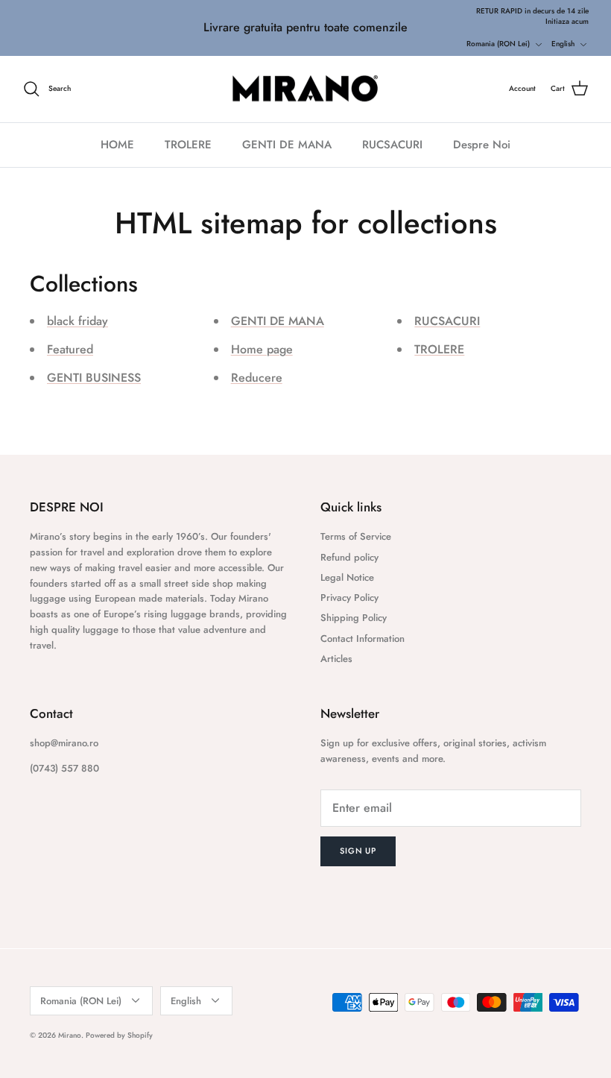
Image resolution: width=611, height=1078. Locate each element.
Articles (336, 659)
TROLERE (188, 144)
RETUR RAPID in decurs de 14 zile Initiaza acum (532, 16)
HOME (117, 144)
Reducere (256, 377)
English (562, 43)
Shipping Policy (353, 618)
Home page (262, 349)
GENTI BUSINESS (94, 377)
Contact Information (362, 638)
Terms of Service (355, 536)
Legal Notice (347, 577)
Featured (70, 349)
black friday (77, 321)
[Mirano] (305, 89)
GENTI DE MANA (287, 144)
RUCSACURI (392, 144)
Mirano (69, 1035)
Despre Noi (481, 144)
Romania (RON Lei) (498, 43)
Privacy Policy (349, 597)
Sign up (358, 851)
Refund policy (349, 557)
